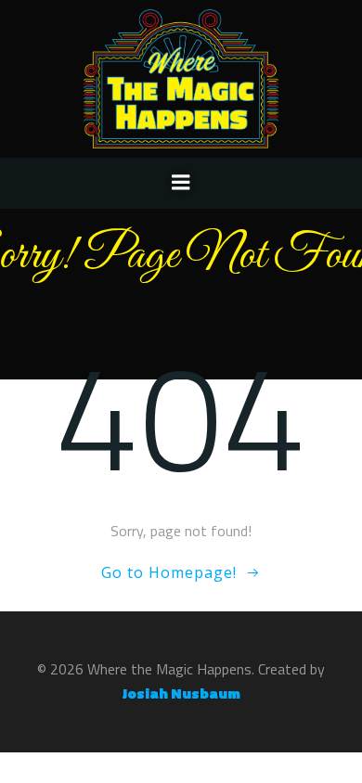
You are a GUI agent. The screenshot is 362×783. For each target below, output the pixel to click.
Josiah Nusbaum (181, 693)
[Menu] (181, 183)
